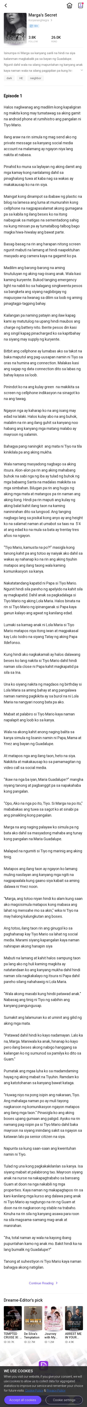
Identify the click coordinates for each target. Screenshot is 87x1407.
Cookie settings (64, 1400)
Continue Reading (43, 1283)
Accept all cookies (22, 1400)
